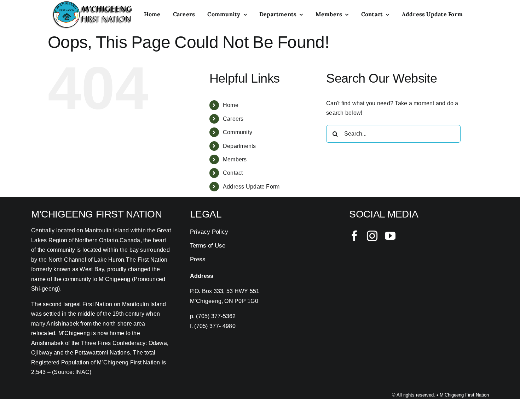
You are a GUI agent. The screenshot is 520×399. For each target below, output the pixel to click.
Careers (233, 119)
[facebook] (354, 236)
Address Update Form (251, 187)
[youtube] (390, 236)
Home (230, 105)
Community (237, 132)
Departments (239, 146)
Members (235, 159)
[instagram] (372, 236)
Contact (233, 173)
